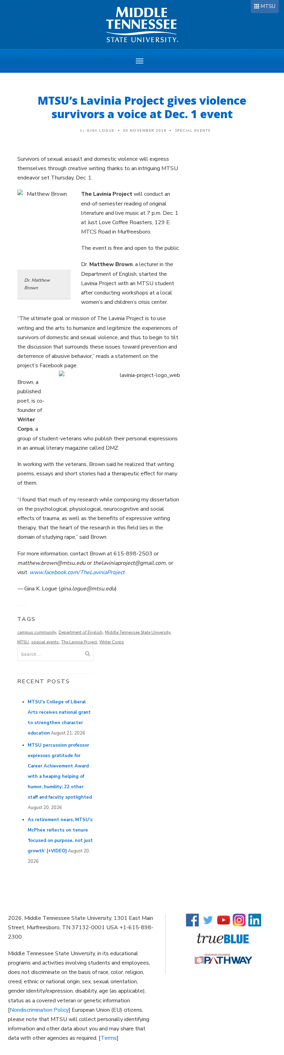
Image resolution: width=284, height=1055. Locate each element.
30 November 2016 (144, 130)
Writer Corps (111, 642)
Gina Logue (101, 130)
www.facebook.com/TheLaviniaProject (77, 572)
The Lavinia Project (79, 642)
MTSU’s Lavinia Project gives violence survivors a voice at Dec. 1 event (142, 107)
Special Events (193, 130)
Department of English (81, 632)
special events (45, 642)
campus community (36, 632)
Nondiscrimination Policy (39, 1010)
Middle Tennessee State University (137, 632)
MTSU (267, 6)
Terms (109, 1038)
